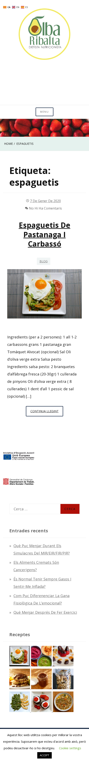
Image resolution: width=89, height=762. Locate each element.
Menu (44, 111)
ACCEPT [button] (44, 755)
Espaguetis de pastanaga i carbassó (44, 234)
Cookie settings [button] (70, 748)
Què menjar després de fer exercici (45, 612)
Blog (44, 261)
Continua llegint (46, 412)
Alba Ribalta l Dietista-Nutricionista (44, 84)
